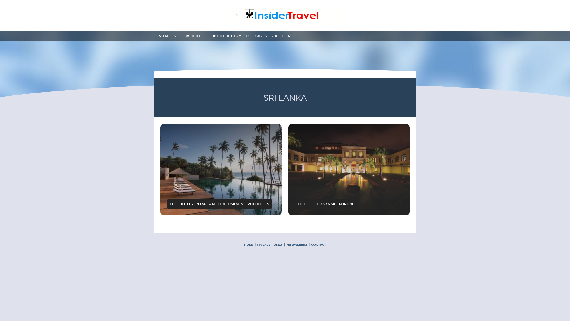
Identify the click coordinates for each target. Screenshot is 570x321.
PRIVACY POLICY (270, 245)
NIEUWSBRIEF (297, 245)
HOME (249, 245)
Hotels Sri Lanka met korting (326, 204)
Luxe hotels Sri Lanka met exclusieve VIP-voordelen (219, 204)
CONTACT (318, 245)
